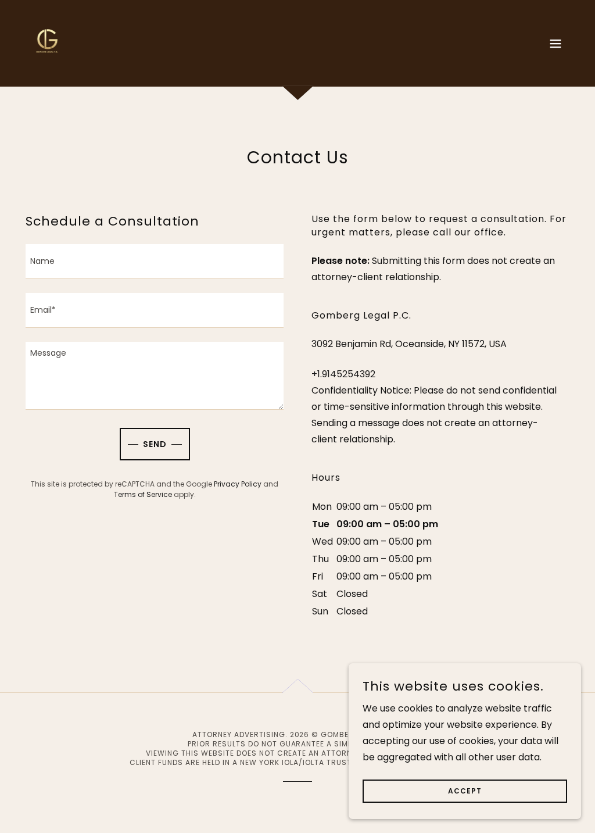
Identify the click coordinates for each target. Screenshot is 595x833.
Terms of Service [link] (143, 494)
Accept (465, 791)
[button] (555, 43)
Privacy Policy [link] (237, 484)
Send (155, 444)
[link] (47, 42)
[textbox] (155, 261)
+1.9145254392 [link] (343, 374)
